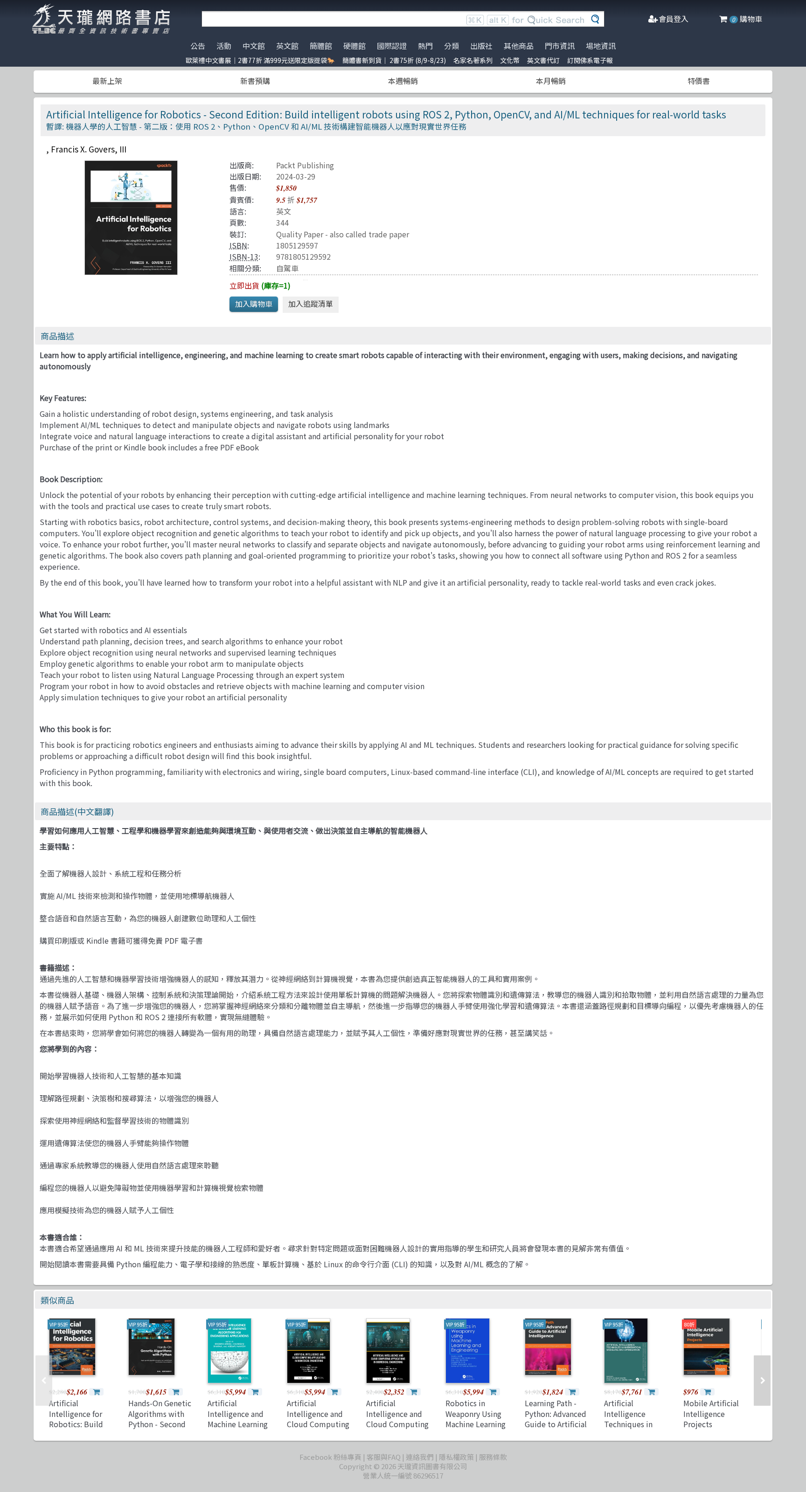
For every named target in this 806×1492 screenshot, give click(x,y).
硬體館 (354, 45)
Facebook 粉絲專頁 (330, 1457)
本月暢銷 (551, 80)
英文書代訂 (543, 60)
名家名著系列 (473, 60)
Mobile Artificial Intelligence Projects (711, 1413)
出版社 (481, 45)
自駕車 (287, 268)
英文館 (287, 45)
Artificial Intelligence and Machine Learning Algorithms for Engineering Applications (238, 1429)
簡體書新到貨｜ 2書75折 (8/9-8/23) (394, 60)
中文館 (254, 45)
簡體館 (321, 45)
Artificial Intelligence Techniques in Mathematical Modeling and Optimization (628, 1429)
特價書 (699, 80)
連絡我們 (420, 1457)
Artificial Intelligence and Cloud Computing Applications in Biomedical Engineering (318, 1429)
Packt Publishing (305, 165)
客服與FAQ (384, 1457)
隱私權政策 (456, 1457)
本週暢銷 (403, 80)
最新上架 (107, 80)
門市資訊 (560, 45)
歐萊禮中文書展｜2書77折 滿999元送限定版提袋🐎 (260, 60)
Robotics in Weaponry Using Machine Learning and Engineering (475, 1418)
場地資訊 (601, 45)
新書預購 (255, 80)
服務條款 (493, 1457)
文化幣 (510, 60)
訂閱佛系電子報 (590, 60)
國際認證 (392, 45)
